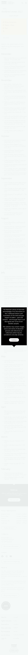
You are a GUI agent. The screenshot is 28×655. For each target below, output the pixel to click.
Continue (14, 340)
